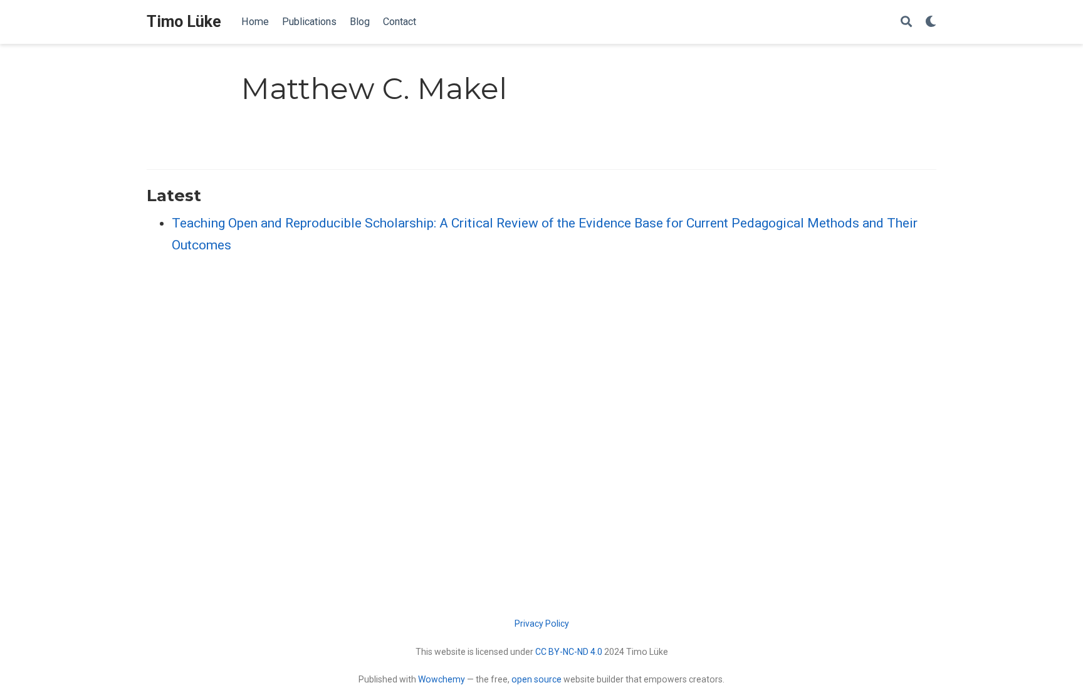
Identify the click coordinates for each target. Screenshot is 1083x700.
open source (536, 679)
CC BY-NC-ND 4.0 (568, 652)
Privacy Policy (542, 624)
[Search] (906, 22)
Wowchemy (441, 679)
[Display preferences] (930, 22)
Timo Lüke (184, 22)
